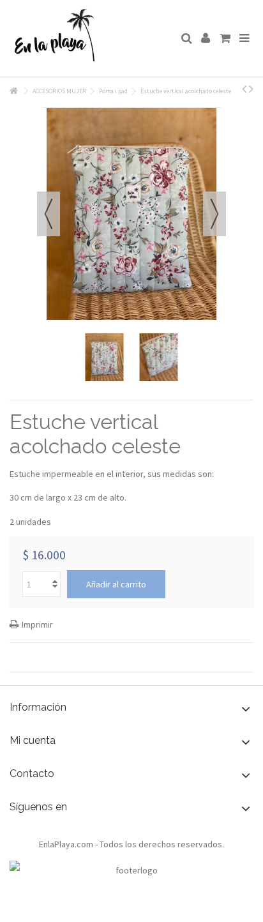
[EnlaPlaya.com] (90, 38)
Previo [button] (48, 214)
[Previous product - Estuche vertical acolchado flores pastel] (244, 88)
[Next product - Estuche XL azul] (251, 88)
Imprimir (37, 624)
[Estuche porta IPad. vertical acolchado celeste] (104, 357)
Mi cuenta (33, 740)
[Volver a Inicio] (13, 91)
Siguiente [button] (214, 214)
